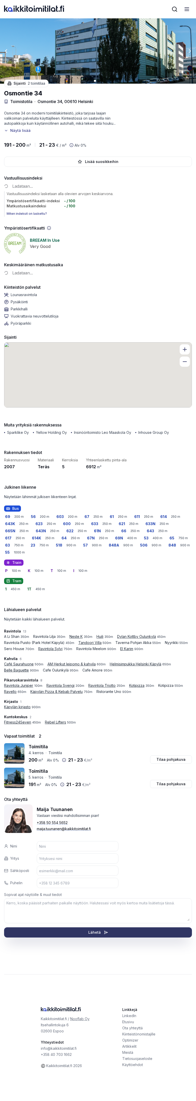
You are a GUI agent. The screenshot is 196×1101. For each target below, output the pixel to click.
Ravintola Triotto (102, 685)
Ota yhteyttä (132, 1028)
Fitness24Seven (17, 722)
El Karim (126, 649)
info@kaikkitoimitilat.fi (59, 1048)
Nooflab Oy (80, 1019)
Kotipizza (136, 685)
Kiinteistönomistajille (138, 1034)
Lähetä (94, 932)
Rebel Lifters (55, 722)
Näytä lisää (20, 130)
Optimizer (130, 1040)
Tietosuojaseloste (137, 1058)
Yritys (14, 858)
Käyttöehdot (132, 1064)
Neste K (76, 636)
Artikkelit (129, 1046)
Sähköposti (19, 870)
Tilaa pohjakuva (171, 759)
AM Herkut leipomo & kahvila (71, 664)
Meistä (127, 1052)
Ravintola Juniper (18, 685)
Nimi (13, 846)
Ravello (10, 691)
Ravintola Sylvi (50, 649)
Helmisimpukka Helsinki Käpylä (135, 664)
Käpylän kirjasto (17, 707)
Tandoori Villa (90, 642)
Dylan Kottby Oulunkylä (136, 636)
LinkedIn (129, 1016)
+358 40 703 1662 (56, 1054)
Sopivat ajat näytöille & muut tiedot (33, 894)
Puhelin (16, 883)
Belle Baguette (16, 670)
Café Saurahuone (19, 664)
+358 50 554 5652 (52, 822)
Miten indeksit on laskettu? (27, 214)
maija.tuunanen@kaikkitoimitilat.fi (64, 829)
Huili (99, 636)
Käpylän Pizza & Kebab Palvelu (56, 691)
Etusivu (128, 1022)
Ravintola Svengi (60, 685)
